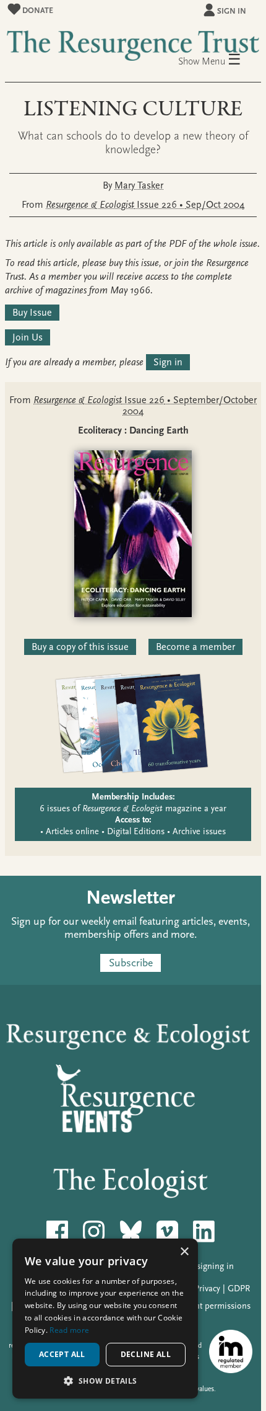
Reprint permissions (213, 1306)
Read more (69, 1330)
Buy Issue (32, 312)
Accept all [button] (62, 1354)
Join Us (27, 337)
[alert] (105, 1319)
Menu (221, 60)
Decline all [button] (146, 1354)
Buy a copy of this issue (80, 646)
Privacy (207, 1288)
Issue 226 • (145, 204)
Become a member (195, 646)
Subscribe (131, 962)
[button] (105, 1380)
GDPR (239, 1288)
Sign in (231, 11)
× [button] (184, 1252)
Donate (36, 10)
